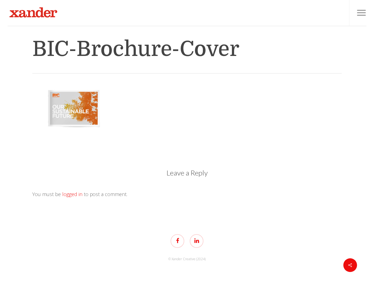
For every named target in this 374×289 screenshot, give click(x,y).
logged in (72, 194)
